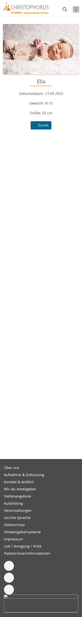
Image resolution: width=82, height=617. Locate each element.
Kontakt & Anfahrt (19, 481)
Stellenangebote (17, 496)
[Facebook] (9, 566)
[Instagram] (9, 578)
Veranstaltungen (17, 510)
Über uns (11, 467)
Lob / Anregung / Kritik (23, 546)
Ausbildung (13, 503)
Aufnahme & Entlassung (24, 474)
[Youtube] (9, 590)
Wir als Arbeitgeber (20, 489)
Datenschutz (14, 524)
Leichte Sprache (17, 517)
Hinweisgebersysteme (22, 531)
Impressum (13, 539)
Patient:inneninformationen (27, 553)
